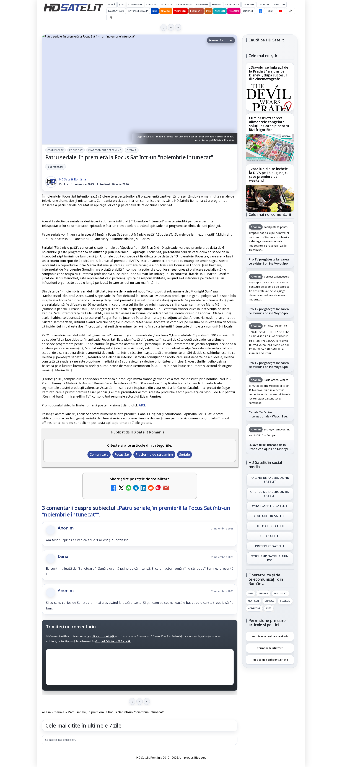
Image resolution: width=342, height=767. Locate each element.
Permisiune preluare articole (270, 636)
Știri (121, 4)
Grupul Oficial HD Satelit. (113, 641)
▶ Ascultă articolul (220, 40)
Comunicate (135, 4)
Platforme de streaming (104, 150)
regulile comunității (101, 636)
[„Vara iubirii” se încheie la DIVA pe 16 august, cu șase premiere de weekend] (270, 198)
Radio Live (279, 4)
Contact (248, 10)
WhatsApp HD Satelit (270, 506)
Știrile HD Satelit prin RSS (270, 558)
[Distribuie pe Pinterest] (158, 488)
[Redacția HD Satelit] (51, 182)
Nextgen (220, 10)
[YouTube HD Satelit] (280, 11)
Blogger (199, 758)
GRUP (270, 10)
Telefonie (248, 4)
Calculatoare (116, 10)
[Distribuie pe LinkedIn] (143, 488)
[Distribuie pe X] (121, 488)
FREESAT (263, 593)
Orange (165, 10)
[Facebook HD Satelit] (260, 11)
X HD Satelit (270, 536)
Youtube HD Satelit (269, 516)
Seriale (131, 150)
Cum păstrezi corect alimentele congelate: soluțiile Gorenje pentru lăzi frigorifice (269, 124)
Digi (250, 593)
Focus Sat (196, 10)
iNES (208, 10)
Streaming (202, 4)
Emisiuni (216, 4)
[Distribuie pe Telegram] (136, 488)
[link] (270, 87)
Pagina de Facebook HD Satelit (269, 480)
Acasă (111, 4)
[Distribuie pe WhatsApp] (128, 488)
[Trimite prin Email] (166, 488)
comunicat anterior (193, 136)
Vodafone (180, 10)
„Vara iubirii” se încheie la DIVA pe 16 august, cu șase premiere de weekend (269, 175)
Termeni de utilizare (270, 648)
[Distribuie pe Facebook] (113, 488)
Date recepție (184, 4)
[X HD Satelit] (110, 17)
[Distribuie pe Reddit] (151, 488)
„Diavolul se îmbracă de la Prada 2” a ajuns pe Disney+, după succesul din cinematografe (268, 73)
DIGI (154, 10)
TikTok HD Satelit (270, 526)
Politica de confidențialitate (270, 659)
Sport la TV (232, 4)
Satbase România (138, 10)
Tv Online (263, 4)
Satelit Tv (166, 4)
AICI (142, 405)
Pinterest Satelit (270, 546)
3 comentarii (55, 166)
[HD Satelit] (73, 7)
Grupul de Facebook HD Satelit (269, 494)
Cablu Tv (151, 4)
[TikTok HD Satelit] (290, 11)
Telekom (234, 10)
